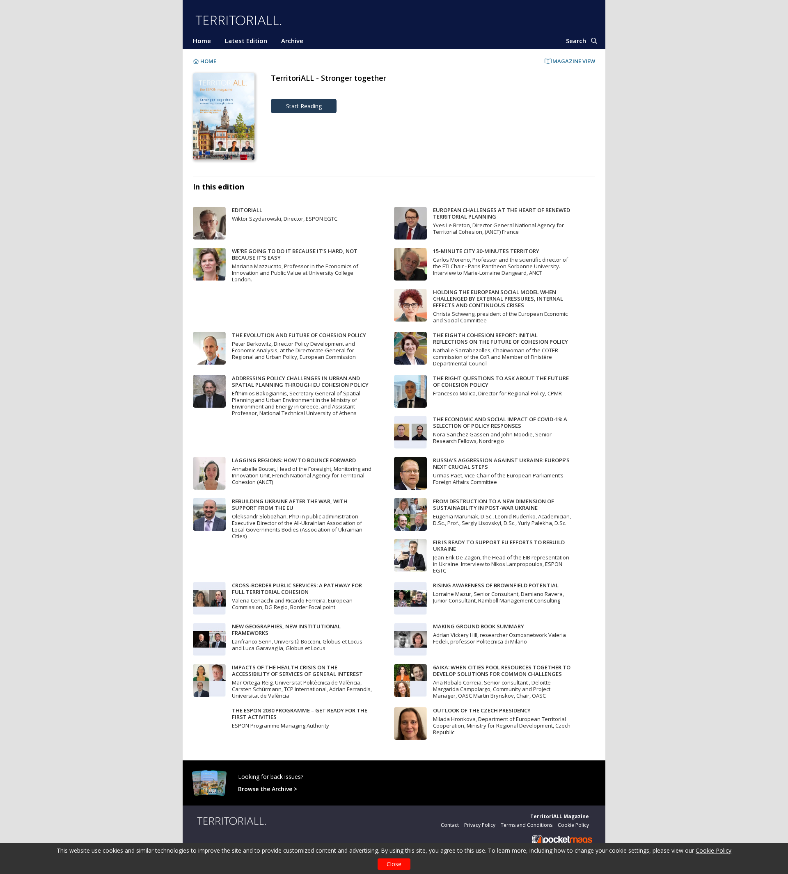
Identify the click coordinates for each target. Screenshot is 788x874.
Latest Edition (246, 41)
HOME (207, 61)
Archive (292, 41)
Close (394, 864)
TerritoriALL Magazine (559, 816)
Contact (450, 825)
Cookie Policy (713, 850)
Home (202, 41)
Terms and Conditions (526, 825)
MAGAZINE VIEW (573, 61)
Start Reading (304, 106)
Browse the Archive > (267, 789)
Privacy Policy (479, 825)
